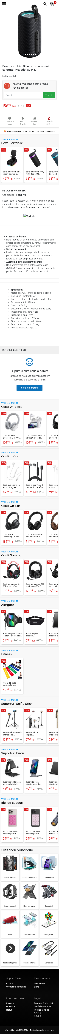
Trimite (49, 95)
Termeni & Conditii (43, 1003)
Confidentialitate (42, 1006)
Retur (9, 1009)
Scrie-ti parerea (29, 387)
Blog (36, 986)
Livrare (10, 1003)
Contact (10, 983)
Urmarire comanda (16, 986)
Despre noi (39, 983)
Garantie (10, 1006)
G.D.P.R (37, 1016)
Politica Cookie (41, 1009)
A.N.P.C (37, 1013)
